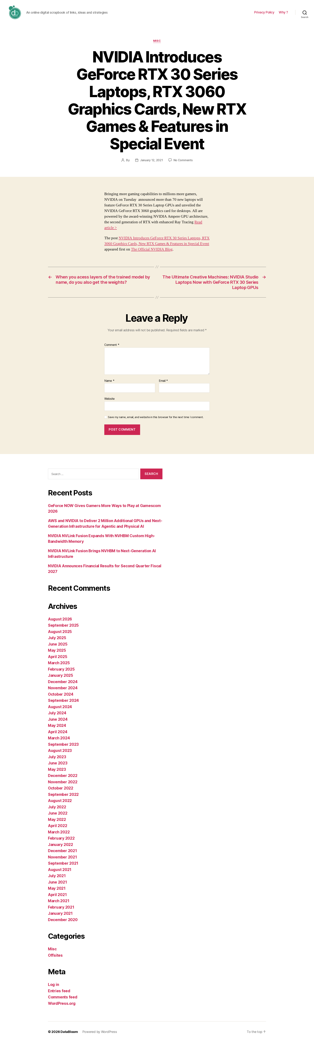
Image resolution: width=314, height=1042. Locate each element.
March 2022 (59, 832)
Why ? (283, 12)
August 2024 (60, 707)
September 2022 (63, 794)
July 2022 (57, 807)
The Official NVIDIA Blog (152, 249)
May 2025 (57, 650)
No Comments (183, 160)
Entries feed (59, 991)
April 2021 (57, 894)
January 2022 (60, 844)
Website (109, 398)
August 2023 (60, 750)
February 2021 (61, 907)
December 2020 (63, 919)
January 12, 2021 (151, 160)
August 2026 (60, 619)
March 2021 (58, 901)
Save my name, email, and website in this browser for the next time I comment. (156, 417)
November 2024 (63, 688)
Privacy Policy (264, 12)
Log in (53, 984)
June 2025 (57, 644)
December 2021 (62, 850)
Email (163, 380)
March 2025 (59, 663)
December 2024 (63, 681)
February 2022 (61, 838)
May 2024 (57, 725)
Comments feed (62, 997)
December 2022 (62, 775)
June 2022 (57, 813)
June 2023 (57, 763)
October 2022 (60, 788)
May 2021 (57, 888)
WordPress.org (62, 1003)
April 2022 (57, 825)
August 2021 (59, 869)
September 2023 (63, 744)
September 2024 (63, 700)
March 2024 (59, 738)
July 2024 (57, 713)
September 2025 (63, 625)
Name (109, 380)
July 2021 (57, 876)
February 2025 (61, 669)
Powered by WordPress (99, 1032)
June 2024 (58, 719)
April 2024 (57, 732)
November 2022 (62, 782)
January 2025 (60, 675)
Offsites (55, 955)
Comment (111, 345)
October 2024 (60, 694)
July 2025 (57, 638)
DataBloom (69, 1032)
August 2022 (60, 800)
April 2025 (57, 656)
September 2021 (63, 863)
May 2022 (57, 819)
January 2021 (60, 913)
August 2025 (60, 631)
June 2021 (57, 882)
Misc (157, 40)
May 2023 (57, 769)
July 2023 (57, 757)
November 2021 (62, 857)
